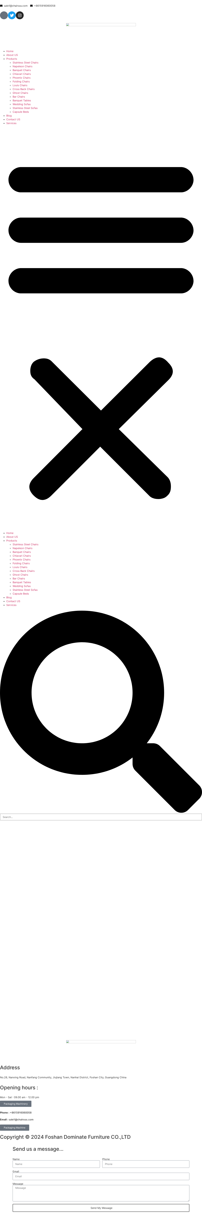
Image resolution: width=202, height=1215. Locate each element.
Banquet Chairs (22, 70)
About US (12, 55)
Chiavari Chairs (22, 73)
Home (9, 51)
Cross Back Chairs (24, 89)
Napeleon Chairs (22, 66)
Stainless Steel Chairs (25, 62)
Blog (9, 115)
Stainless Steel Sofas (25, 108)
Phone (106, 1159)
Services (11, 123)
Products (11, 58)
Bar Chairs (19, 96)
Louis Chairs (20, 85)
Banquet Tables (22, 100)
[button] (101, 328)
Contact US (13, 119)
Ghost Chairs (20, 92)
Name (16, 1159)
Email (16, 1171)
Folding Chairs (21, 81)
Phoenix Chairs (21, 77)
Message (18, 1183)
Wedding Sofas (22, 104)
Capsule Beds (21, 111)
